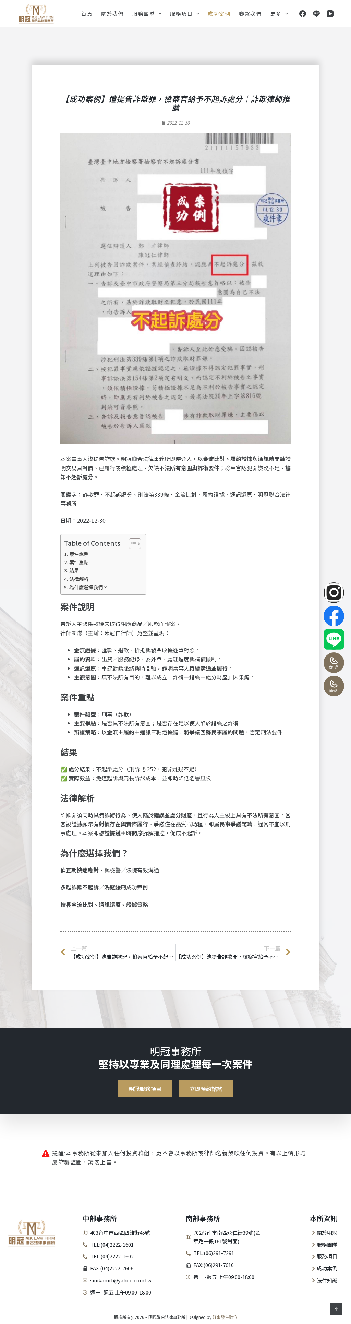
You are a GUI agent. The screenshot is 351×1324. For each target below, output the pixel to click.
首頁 (87, 13)
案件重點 (78, 562)
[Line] (316, 13)
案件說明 (78, 553)
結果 (74, 570)
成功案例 (219, 13)
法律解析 (78, 578)
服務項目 (181, 13)
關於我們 (112, 13)
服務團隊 (143, 13)
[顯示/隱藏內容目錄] (131, 543)
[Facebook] (302, 13)
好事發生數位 (225, 1317)
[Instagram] (334, 592)
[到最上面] (336, 1309)
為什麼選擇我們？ (88, 587)
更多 (275, 13)
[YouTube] (330, 13)
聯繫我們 (250, 13)
